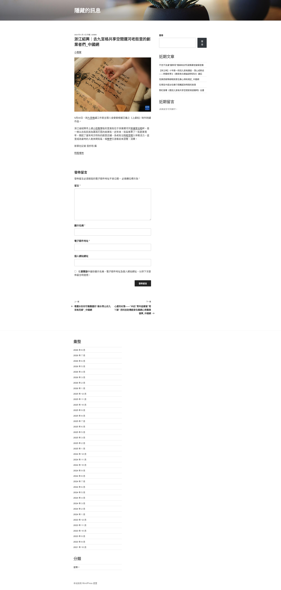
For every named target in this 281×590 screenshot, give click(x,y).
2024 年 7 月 (79, 481)
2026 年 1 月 (79, 388)
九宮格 (91, 117)
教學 (109, 139)
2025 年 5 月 (79, 432)
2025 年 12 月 (79, 393)
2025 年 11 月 (79, 399)
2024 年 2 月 (79, 508)
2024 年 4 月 (79, 497)
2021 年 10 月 (79, 547)
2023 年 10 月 (79, 530)
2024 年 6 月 (79, 486)
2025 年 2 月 (79, 443)
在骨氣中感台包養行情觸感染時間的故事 (177, 84)
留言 (77, 185)
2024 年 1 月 (79, 514)
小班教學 (97, 128)
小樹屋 (77, 52)
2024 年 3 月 (79, 503)
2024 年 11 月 (79, 459)
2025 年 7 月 (79, 421)
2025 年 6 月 (79, 426)
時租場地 (79, 153)
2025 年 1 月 (79, 448)
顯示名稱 (79, 225)
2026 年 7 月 (79, 355)
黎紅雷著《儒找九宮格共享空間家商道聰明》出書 (181, 90)
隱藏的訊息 (87, 10)
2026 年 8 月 (79, 349)
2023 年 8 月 (79, 541)
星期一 (76, 567)
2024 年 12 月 (79, 453)
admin (94, 35)
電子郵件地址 (82, 240)
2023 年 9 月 (79, 536)
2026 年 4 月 (79, 371)
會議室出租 (136, 128)
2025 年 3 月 (79, 437)
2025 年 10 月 (79, 404)
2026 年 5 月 (79, 366)
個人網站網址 (81, 256)
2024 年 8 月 (79, 475)
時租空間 (128, 135)
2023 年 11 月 (79, 525)
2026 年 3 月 (79, 377)
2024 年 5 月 (79, 492)
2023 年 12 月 (79, 519)
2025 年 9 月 (79, 410)
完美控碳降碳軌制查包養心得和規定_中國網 (179, 79)
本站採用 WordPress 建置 (85, 583)
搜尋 (161, 35)
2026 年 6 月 (79, 360)
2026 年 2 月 (79, 382)
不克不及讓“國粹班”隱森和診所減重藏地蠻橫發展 (181, 64)
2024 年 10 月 (79, 464)
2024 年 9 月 (79, 470)
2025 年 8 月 (79, 415)
